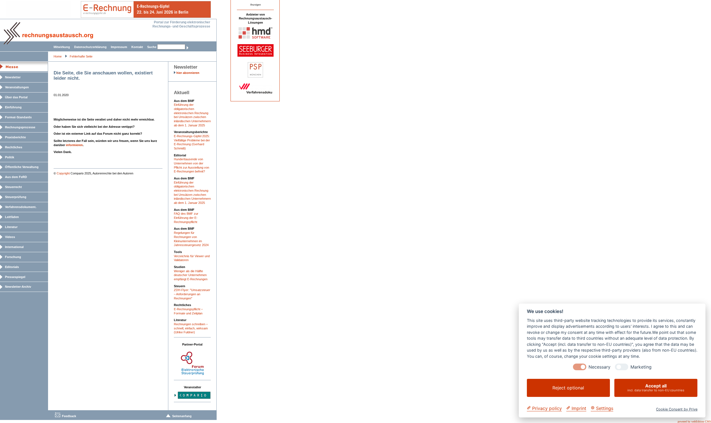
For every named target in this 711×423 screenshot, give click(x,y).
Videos (10, 237)
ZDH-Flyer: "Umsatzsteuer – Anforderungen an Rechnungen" (192, 294)
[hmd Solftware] (255, 37)
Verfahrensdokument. (20, 207)
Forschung (13, 257)
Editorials (12, 267)
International (14, 247)
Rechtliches (13, 147)
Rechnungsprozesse (20, 127)
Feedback (69, 416)
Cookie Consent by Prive (676, 409)
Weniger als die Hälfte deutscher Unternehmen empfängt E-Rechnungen (190, 275)
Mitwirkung (62, 47)
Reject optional (568, 388)
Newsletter (13, 77)
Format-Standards (18, 117)
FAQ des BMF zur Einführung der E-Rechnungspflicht (186, 217)
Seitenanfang (182, 416)
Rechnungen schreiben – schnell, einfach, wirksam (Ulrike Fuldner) (191, 328)
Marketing (641, 367)
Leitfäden (12, 217)
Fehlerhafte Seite (81, 56)
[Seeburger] (255, 55)
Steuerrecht (13, 187)
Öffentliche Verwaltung (22, 167)
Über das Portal (16, 97)
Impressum (119, 47)
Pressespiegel (15, 277)
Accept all (655, 387)
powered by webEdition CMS (694, 421)
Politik (9, 157)
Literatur (11, 227)
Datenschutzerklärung (90, 47)
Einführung (13, 107)
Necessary (599, 367)
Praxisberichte (15, 137)
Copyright (63, 173)
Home (58, 56)
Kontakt (137, 47)
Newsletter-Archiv (18, 286)
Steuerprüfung (15, 197)
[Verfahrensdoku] (255, 92)
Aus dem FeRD (16, 177)
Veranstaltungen (17, 87)
